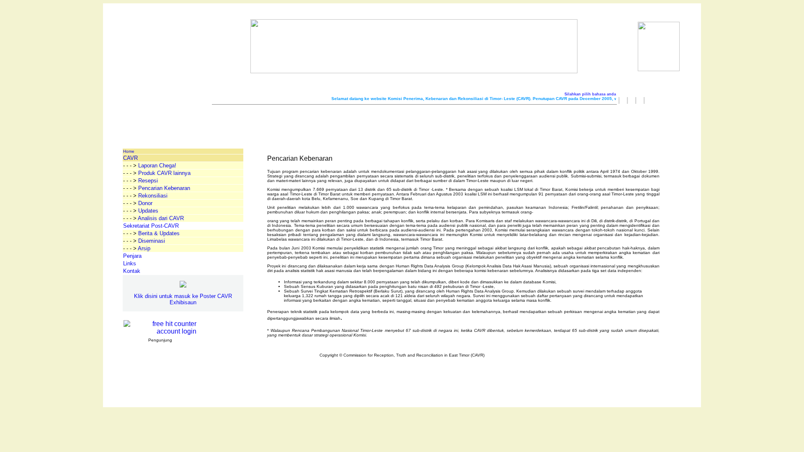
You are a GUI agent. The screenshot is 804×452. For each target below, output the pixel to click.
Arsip (144, 248)
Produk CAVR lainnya (164, 173)
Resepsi (148, 180)
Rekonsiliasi (153, 196)
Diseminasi (151, 241)
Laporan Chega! (157, 165)
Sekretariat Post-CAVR (151, 226)
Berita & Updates (159, 233)
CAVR (130, 158)
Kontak (131, 271)
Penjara (132, 256)
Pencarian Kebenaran (164, 188)
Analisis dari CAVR (161, 218)
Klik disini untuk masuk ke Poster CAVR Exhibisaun (183, 299)
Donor (145, 203)
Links (129, 263)
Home (128, 151)
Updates (148, 211)
